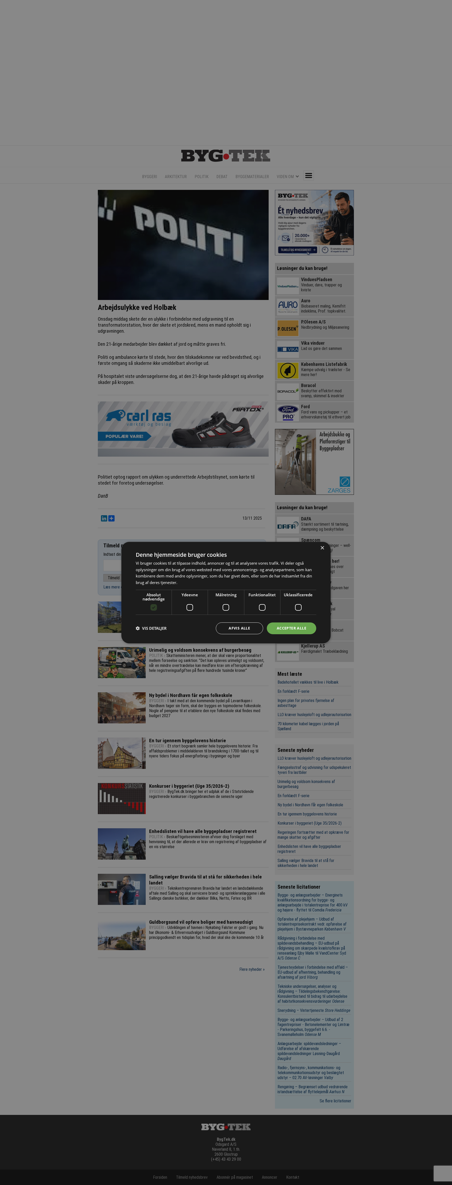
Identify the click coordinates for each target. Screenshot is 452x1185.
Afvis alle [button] (239, 628)
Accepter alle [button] (291, 628)
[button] (151, 628)
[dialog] (226, 592)
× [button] (322, 548)
